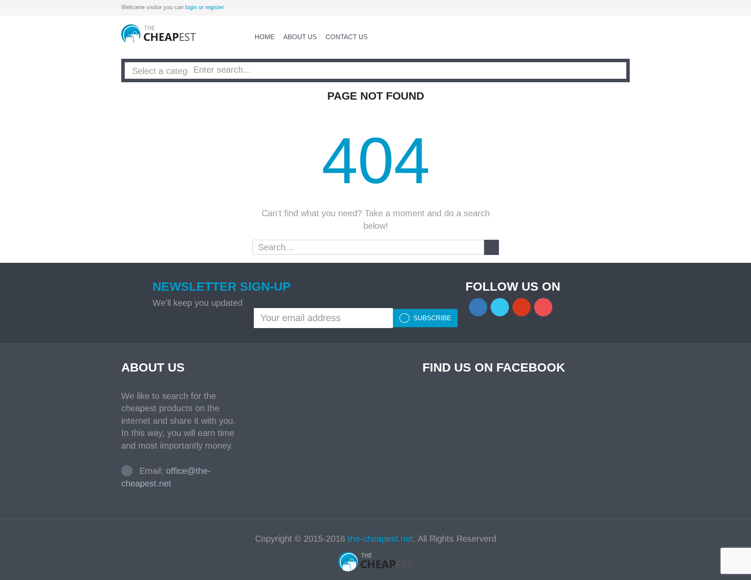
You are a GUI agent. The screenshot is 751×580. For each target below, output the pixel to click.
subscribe (431, 318)
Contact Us (347, 36)
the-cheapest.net (380, 538)
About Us (300, 36)
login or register (204, 7)
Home (265, 36)
